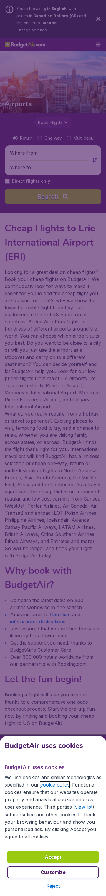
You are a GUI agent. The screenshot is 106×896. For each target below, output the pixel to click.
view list (83, 807)
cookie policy (54, 785)
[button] (53, 886)
